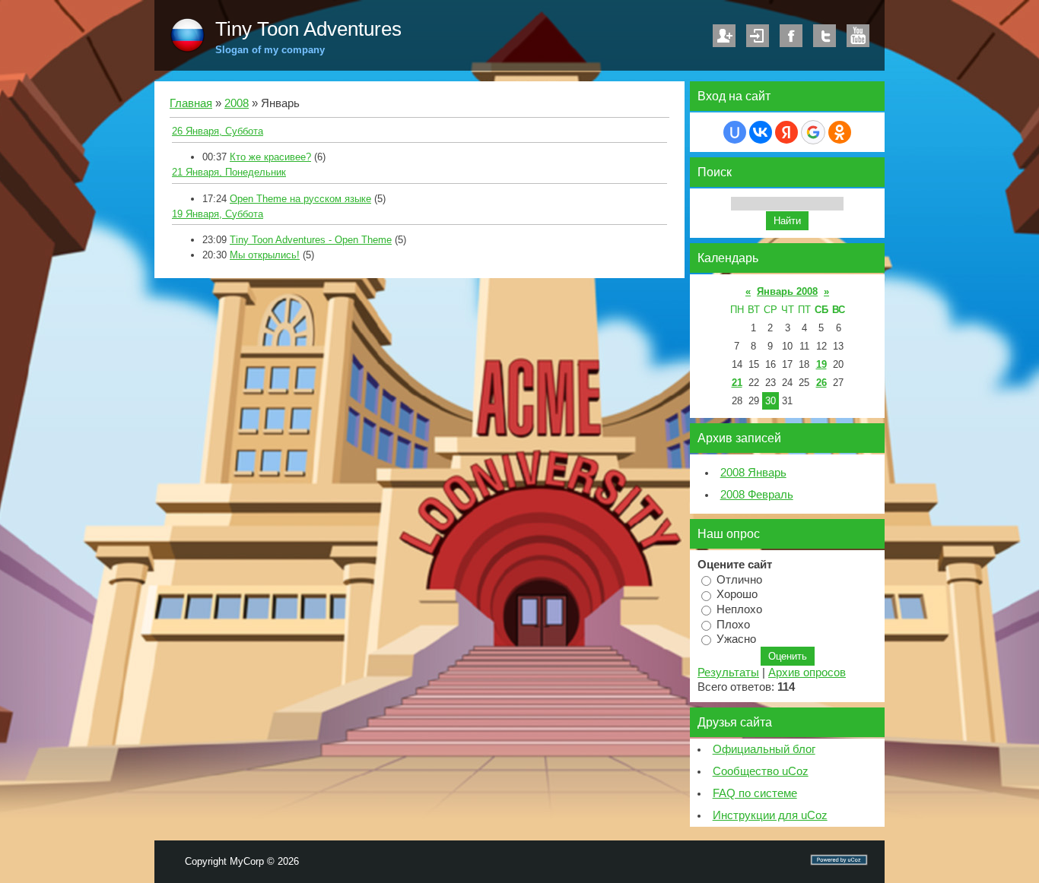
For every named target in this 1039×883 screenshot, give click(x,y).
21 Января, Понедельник (229, 172)
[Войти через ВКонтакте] (760, 132)
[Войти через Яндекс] (786, 132)
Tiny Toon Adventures (308, 28)
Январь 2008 (787, 291)
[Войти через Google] (813, 132)
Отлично (739, 579)
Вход (757, 35)
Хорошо (737, 594)
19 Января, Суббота (217, 214)
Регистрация (724, 35)
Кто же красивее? (270, 157)
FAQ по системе (755, 793)
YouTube (858, 35)
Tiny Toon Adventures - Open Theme (311, 239)
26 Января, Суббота (217, 131)
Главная (191, 103)
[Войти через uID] (734, 132)
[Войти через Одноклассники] (839, 132)
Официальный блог (764, 749)
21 (737, 382)
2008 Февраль (756, 495)
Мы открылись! (265, 255)
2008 (236, 103)
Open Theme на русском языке (300, 198)
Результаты (728, 672)
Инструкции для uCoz (770, 815)
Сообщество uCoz (761, 771)
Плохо (733, 624)
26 (821, 382)
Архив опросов (807, 672)
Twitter (824, 35)
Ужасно (736, 639)
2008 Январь (753, 473)
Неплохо (739, 609)
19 (821, 364)
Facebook (791, 35)
